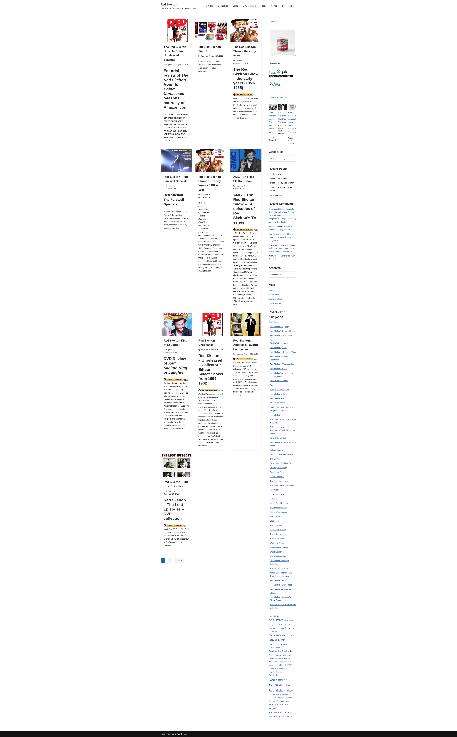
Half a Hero (275, 490)
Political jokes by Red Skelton (281, 183)
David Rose (277, 640)
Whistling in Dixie (277, 552)
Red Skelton (214, 410)
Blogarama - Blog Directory (280, 97)
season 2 (272, 698)
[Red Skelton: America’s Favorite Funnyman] (245, 324)
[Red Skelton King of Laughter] (176, 324)
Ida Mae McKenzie (284, 658)
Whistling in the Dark (278, 556)
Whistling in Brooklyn (279, 547)
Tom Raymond (275, 234)
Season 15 (281, 698)
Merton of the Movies (278, 508)
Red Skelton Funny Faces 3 (281, 585)
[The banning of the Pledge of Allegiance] (282, 56)
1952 (270, 616)
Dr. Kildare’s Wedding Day (281, 463)
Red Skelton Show (281, 690)
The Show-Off (276, 525)
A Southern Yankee (278, 530)
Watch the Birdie (277, 543)
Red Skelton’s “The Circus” (281, 336)
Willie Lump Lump (287, 716)
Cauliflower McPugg (243, 272)
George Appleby (275, 655)
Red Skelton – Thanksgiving (282, 364)
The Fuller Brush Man (279, 481)
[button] (213, 5)
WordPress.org (275, 303)
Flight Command (277, 477)
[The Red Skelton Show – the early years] (245, 30)
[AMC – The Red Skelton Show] (245, 160)
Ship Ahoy (274, 521)
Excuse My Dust (277, 472)
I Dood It (273, 499)
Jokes (271, 665)
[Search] (293, 21)
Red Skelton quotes (278, 348)
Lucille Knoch (280, 665)
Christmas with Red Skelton (281, 454)
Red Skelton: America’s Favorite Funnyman (245, 345)
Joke (289, 661)
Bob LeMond (285, 624)
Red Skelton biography (279, 327)
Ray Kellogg (274, 675)
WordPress (182, 734)
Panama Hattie (276, 516)
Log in (271, 290)
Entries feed (274, 295)
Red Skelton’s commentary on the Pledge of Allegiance (282, 237)
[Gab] (284, 73)
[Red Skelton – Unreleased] (211, 324)
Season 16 (290, 698)
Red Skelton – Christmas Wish (283, 352)
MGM (289, 665)
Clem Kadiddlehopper (243, 269)
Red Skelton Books (277, 403)
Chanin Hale (289, 628)
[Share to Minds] (272, 73)
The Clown (274, 459)
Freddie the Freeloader (279, 390)
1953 (274, 616)
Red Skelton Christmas (279, 580)
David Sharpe (274, 644)
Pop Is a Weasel (276, 195)
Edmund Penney (274, 648)
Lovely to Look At (277, 494)
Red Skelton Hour (280, 685)
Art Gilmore (276, 619)
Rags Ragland (280, 672)
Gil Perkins (273, 658)
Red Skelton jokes (277, 398)
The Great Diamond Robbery (282, 485)
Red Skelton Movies (277, 438)
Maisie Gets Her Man (279, 503)
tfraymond (170, 64)
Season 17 (273, 701)
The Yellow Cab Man (279, 568)
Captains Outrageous (278, 178)
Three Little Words (277, 539)
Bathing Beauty (276, 450)
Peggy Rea (272, 672)
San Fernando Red (275, 695)
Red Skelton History (277, 322)
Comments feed (275, 299)
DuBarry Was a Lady (278, 468)
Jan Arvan (273, 661)
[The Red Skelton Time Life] (211, 30)
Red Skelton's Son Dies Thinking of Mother (282, 118)
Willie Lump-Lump (275, 716)
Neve (163, 734)
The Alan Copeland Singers (278, 706)
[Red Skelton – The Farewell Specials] (176, 160)
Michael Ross (273, 669)
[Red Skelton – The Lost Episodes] (176, 466)
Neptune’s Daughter (278, 512)
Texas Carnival (276, 534)
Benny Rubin (288, 620)
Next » (179, 561)
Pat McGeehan (285, 669)
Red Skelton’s (172, 390)
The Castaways (275, 174)
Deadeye (274, 385)
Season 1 (286, 695)
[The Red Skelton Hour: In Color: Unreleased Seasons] (176, 30)
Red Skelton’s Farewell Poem (282, 331)
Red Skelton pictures (279, 394)
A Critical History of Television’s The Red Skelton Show (282, 430)
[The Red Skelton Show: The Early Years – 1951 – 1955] (211, 160)
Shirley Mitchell (284, 701)
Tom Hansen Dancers (280, 712)
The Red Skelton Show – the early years (244, 51)
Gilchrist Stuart (286, 655)
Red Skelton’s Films (278, 369)
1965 (278, 616)
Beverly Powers (273, 625)
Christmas (273, 631)
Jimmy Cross (283, 661)
